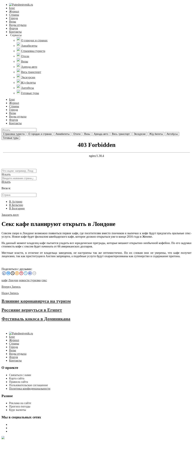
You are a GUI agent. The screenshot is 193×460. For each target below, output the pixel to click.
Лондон (13, 280)
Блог (12, 8)
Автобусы (172, 134)
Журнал (14, 11)
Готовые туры (10, 138)
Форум (13, 28)
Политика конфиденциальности (29, 388)
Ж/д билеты (156, 134)
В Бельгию (16, 205)
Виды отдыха (17, 25)
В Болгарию (17, 208)
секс (44, 280)
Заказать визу (10, 214)
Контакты (15, 31)
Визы (12, 21)
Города (13, 18)
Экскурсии (140, 134)
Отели (76, 134)
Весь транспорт (121, 134)
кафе (5, 280)
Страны (14, 14)
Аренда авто (101, 134)
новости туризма (30, 280)
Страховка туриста (14, 134)
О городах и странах (40, 134)
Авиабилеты (63, 134)
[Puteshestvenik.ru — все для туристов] (21, 4)
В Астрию (15, 201)
